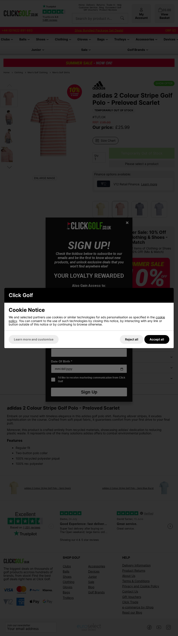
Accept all (157, 339)
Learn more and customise (33, 339)
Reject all (131, 339)
